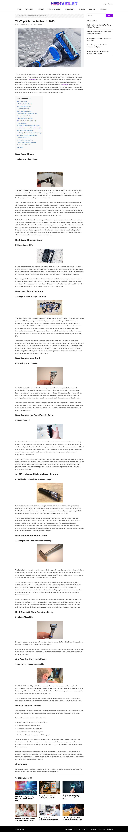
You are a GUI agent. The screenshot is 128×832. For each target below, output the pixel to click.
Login (105, 4)
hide (30, 98)
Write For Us (85, 829)
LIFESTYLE (92, 9)
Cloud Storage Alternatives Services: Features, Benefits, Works (72, 797)
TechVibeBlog (68, 829)
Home (19, 9)
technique (65, 84)
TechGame (77, 829)
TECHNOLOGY (29, 9)
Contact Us (110, 829)
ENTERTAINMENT (70, 9)
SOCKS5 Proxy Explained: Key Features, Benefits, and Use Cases (24, 799)
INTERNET (82, 9)
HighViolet (21, 829)
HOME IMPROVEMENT (54, 9)
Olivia (16, 24)
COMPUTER (103, 9)
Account (110, 4)
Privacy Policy (101, 829)
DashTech (93, 829)
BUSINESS (41, 9)
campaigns (32, 79)
